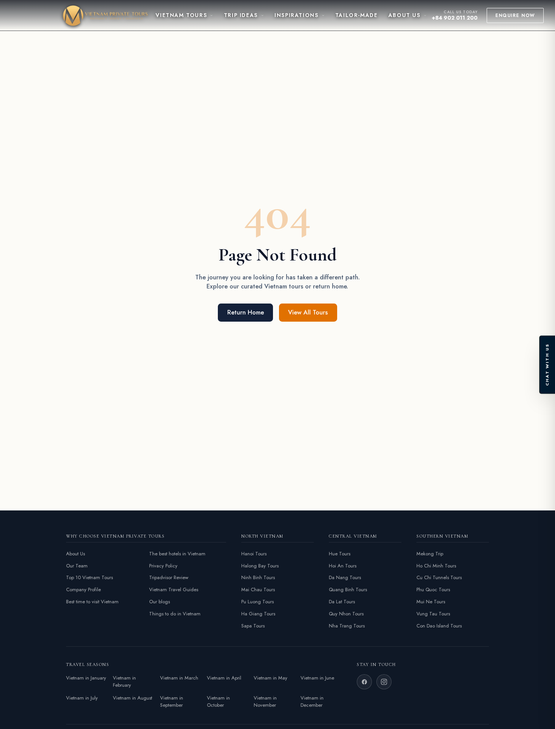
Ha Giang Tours (258, 613)
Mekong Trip (429, 553)
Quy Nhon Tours (346, 613)
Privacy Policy (163, 565)
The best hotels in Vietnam (177, 553)
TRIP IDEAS (241, 15)
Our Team (77, 565)
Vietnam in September (171, 701)
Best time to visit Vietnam (92, 601)
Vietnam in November (265, 701)
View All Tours (308, 312)
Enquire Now (515, 15)
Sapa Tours (253, 625)
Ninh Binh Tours (258, 577)
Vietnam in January (86, 677)
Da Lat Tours (342, 601)
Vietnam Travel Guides (173, 589)
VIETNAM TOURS (181, 15)
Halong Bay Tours (260, 565)
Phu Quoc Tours (433, 589)
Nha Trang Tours (347, 625)
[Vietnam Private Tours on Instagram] (384, 681)
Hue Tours (339, 553)
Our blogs (159, 601)
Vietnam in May (270, 677)
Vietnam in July (82, 697)
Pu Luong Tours (257, 601)
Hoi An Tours (342, 565)
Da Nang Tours (345, 577)
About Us (75, 553)
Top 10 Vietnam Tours (89, 577)
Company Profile (83, 589)
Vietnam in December (312, 701)
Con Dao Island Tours (439, 625)
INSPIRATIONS (296, 15)
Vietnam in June (317, 677)
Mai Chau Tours (258, 589)
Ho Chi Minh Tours (436, 565)
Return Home (245, 312)
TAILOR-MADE (356, 15)
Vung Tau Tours (433, 613)
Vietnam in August (132, 697)
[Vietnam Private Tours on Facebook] (364, 681)
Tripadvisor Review (168, 577)
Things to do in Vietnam (174, 613)
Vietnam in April (224, 677)
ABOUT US (404, 15)
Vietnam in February (124, 681)
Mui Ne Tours (430, 601)
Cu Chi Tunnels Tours (439, 577)
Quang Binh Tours (348, 589)
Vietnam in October (218, 701)
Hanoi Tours (254, 553)
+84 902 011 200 (455, 17)
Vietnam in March (179, 677)
